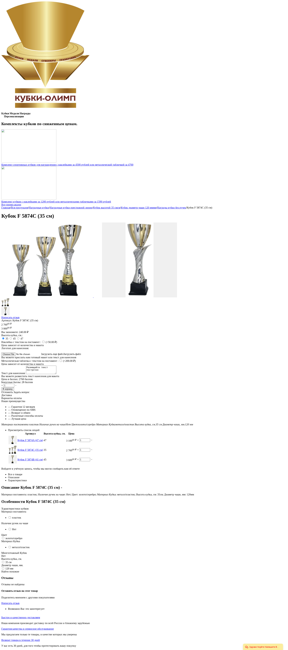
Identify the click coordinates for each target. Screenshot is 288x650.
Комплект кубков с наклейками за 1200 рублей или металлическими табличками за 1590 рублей (56, 201)
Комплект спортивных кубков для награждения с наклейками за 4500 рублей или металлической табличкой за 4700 (67, 164)
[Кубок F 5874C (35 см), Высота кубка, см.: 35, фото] (47, 296)
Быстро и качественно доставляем (20, 617)
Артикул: (6, 320)
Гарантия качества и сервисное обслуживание (27, 628)
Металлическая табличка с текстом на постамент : (30, 360)
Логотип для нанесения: (15, 348)
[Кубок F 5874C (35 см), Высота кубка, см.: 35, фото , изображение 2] (139, 296)
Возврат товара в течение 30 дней (20, 640)
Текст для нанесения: (13, 373)
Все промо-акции (11, 204)
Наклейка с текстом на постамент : (21, 342)
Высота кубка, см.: (11, 335)
